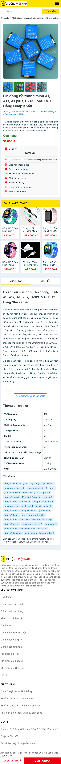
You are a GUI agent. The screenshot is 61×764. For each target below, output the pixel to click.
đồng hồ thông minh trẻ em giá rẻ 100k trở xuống (28, 519)
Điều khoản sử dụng (12, 611)
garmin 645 (44, 510)
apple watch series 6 (37, 488)
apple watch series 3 (32, 524)
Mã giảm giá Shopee (12, 668)
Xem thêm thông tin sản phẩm (30, 396)
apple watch (48, 483)
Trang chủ (5, 18)
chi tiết (45, 280)
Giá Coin (8, 755)
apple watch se (11, 506)
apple (52, 488)
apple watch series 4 (14, 488)
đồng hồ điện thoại (13, 533)
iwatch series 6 (46, 533)
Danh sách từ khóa (11, 646)
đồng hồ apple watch (43, 501)
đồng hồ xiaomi (11, 497)
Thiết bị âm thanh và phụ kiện (17, 698)
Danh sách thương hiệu (14, 632)
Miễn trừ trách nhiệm (12, 618)
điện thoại (35, 483)
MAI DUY (20, 111)
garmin (7, 492)
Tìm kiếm (50, 11)
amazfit (48, 506)
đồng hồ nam (10, 483)
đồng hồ (23, 483)
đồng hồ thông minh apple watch (20, 510)
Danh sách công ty (11, 639)
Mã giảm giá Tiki (10, 653)
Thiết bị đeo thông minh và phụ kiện (27, 18)
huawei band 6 (20, 492)
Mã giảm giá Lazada (12, 660)
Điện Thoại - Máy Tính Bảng (16, 691)
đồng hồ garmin (11, 524)
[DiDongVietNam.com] (19, 4)
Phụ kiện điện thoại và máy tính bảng (21, 712)
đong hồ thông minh (40, 492)
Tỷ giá (20, 752)
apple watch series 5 (31, 506)
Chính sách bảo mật (12, 604)
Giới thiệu (16, 280)
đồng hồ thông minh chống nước (20, 528)
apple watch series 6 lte (33, 515)
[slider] (8, 87)
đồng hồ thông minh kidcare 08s (37, 497)
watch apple (51, 524)
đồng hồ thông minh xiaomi (17, 501)
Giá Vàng (48, 752)
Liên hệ (5, 675)
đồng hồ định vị (11, 515)
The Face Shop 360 (33, 752)
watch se (42, 528)
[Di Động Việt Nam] (15, 559)
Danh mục (6, 625)
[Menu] (57, 3)
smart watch (31, 533)
